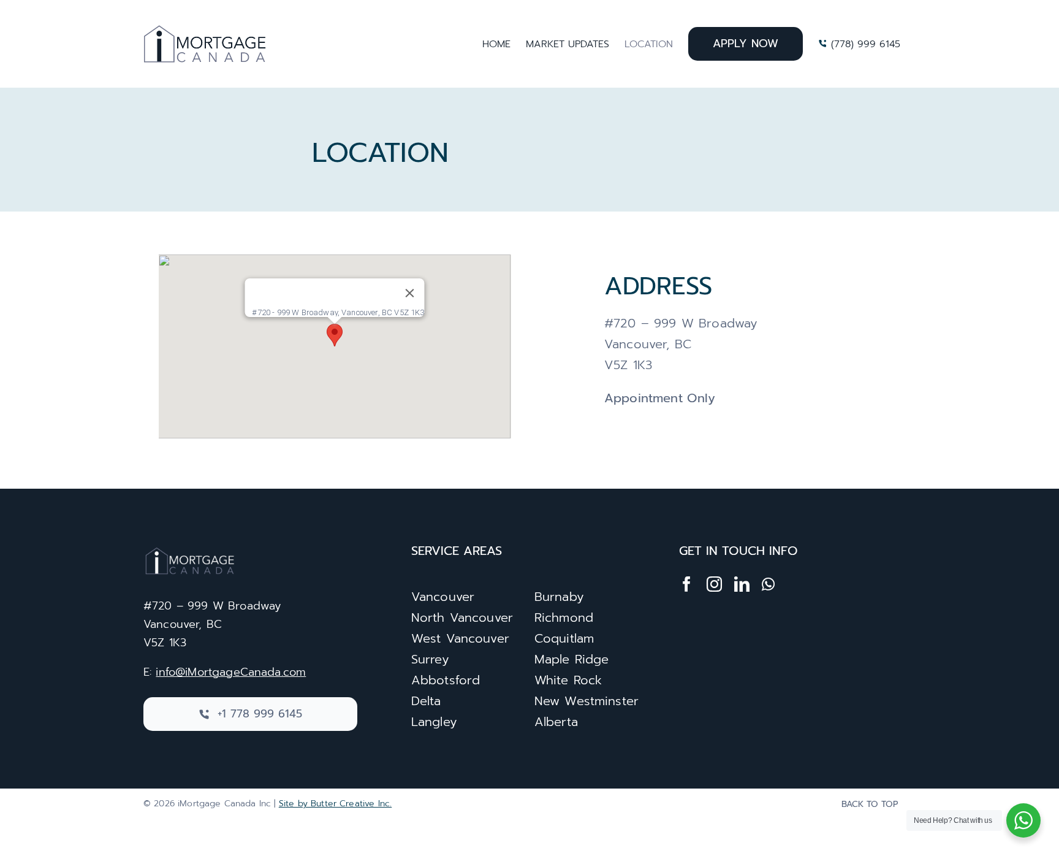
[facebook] (686, 584)
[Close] (410, 293)
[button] (335, 335)
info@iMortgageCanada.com (231, 672)
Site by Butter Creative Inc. (335, 803)
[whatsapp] (768, 584)
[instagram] (714, 584)
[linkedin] (742, 584)
